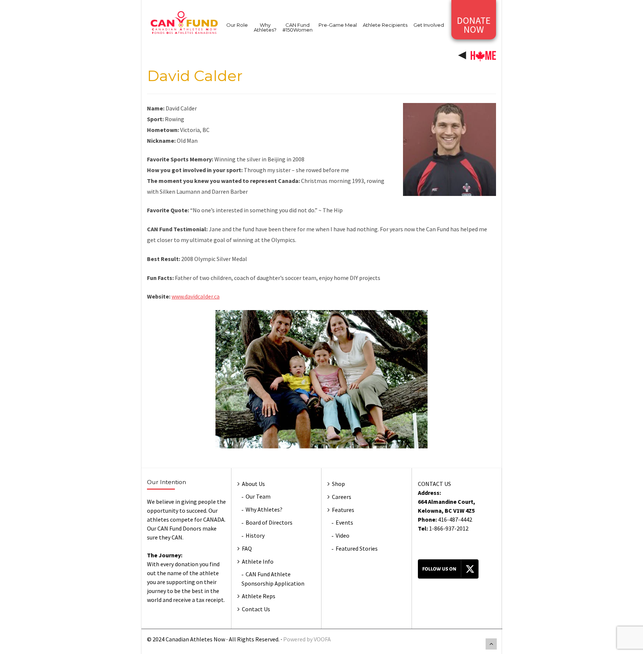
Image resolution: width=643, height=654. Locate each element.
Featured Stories (357, 548)
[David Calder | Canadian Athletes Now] (184, 22)
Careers (341, 496)
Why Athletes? (265, 27)
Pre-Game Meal (338, 25)
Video (342, 535)
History (255, 535)
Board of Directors (269, 522)
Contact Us (256, 609)
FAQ (247, 548)
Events (344, 522)
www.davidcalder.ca (196, 296)
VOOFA (322, 639)
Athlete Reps (258, 596)
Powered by (298, 639)
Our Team (258, 496)
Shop (338, 483)
